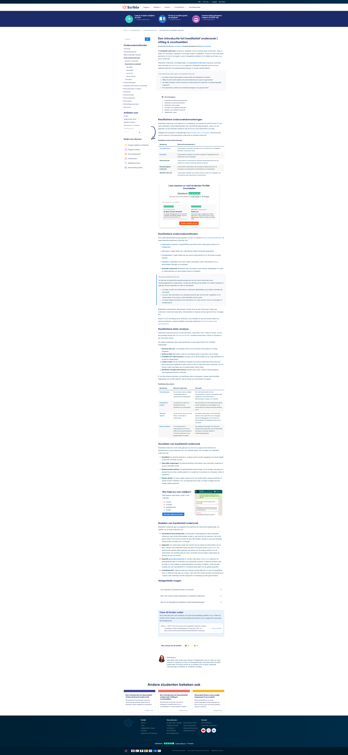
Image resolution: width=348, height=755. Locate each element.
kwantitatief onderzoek (197, 63)
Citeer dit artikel (216, 628)
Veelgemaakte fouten (130, 119)
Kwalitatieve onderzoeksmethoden (175, 103)
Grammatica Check (189, 723)
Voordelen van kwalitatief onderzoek (175, 107)
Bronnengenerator (173, 733)
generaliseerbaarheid (176, 559)
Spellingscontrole (189, 730)
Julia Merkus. (178, 46)
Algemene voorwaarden (149, 733)
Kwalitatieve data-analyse (172, 105)
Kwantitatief (129, 70)
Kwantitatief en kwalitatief (133, 64)
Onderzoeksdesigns (130, 82)
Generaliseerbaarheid (130, 52)
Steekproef (127, 91)
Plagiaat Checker (172, 725)
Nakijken (157, 7)
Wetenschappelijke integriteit (132, 55)
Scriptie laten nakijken (174, 723)
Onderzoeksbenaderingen (132, 58)
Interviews (165, 251)
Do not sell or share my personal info (198, 750)
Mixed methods (130, 76)
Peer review (127, 107)
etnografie (205, 133)
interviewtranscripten (183, 335)
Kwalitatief (129, 73)
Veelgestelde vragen (171, 112)
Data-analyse (128, 101)
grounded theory (195, 133)
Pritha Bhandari (206, 46)
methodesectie (209, 321)
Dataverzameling (129, 95)
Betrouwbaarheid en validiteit (132, 88)
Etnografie (163, 154)
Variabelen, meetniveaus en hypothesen (135, 85)
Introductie (127, 48)
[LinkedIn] (214, 730)
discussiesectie (163, 324)
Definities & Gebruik (129, 122)
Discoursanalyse (165, 426)
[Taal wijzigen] (126, 751)
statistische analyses (178, 65)
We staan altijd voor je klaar (173, 514)
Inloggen (214, 2)
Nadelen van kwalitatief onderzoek (175, 110)
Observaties (166, 244)
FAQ (199, 2)
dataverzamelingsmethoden (211, 238)
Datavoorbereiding (129, 98)
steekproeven (205, 559)
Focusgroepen (167, 255)
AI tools (126, 116)
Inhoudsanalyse (165, 392)
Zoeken (222, 2)
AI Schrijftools (179, 7)
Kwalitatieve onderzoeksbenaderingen (176, 100)
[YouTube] (203, 730)
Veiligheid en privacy (217, 750)
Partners (144, 730)
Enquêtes (165, 262)
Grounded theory (165, 148)
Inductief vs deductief (131, 61)
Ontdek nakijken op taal (189, 223)
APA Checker (171, 730)
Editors (143, 723)
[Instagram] (208, 730)
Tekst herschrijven (189, 725)
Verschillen (129, 67)
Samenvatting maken (190, 728)
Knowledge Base (194, 7)
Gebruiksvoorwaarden (178, 750)
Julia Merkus (171, 657)
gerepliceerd (212, 548)
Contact (204, 720)
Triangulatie (128, 79)
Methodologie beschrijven (131, 104)
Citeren (167, 7)
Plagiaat (146, 7)
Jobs (142, 725)
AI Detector (171, 728)
